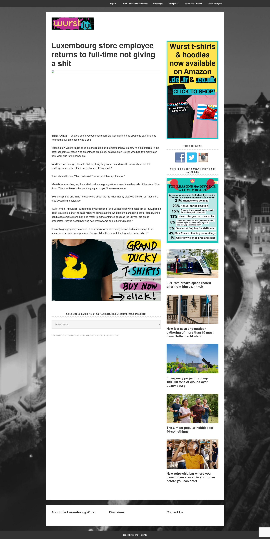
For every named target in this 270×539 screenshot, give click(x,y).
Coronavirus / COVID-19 (77, 335)
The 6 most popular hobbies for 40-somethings (190, 429)
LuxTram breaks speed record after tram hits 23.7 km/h (189, 284)
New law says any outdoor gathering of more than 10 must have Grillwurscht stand (190, 332)
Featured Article (99, 335)
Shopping (114, 335)
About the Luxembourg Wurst (74, 512)
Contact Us (175, 512)
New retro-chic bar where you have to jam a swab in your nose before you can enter (191, 477)
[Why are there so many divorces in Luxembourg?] (192, 241)
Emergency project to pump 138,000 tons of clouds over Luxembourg (187, 382)
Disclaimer (117, 512)
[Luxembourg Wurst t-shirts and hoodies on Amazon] (106, 270)
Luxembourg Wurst (73, 23)
